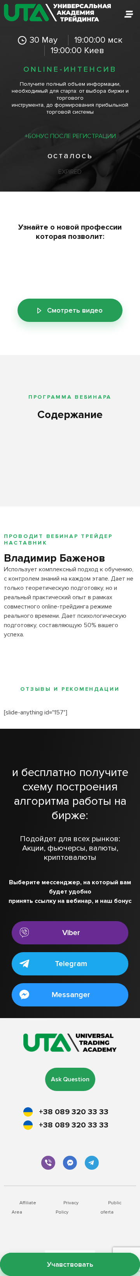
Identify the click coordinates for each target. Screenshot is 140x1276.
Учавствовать (70, 1264)
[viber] (48, 1163)
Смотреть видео (75, 310)
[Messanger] (70, 1163)
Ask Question (70, 1079)
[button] (70, 932)
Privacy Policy (67, 1207)
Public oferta (110, 1207)
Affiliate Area (24, 1207)
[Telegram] (92, 1163)
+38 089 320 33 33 (73, 1112)
